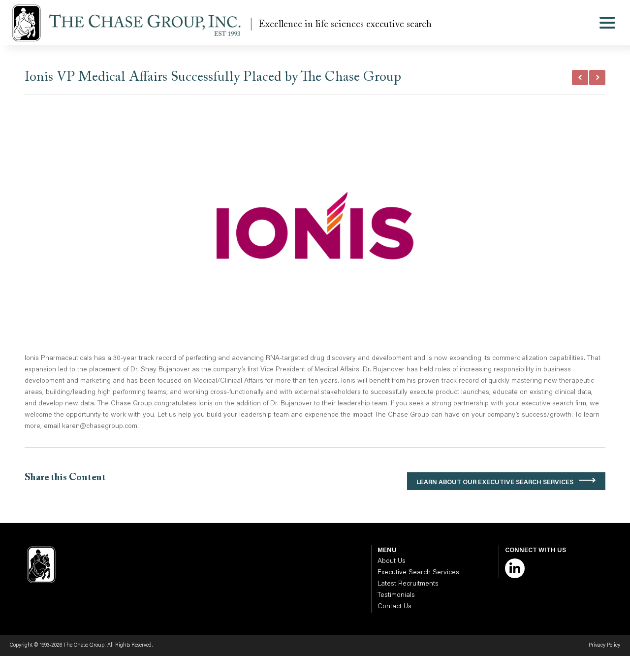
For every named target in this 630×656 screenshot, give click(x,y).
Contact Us (394, 606)
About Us (392, 561)
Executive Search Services (418, 572)
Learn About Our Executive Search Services (494, 482)
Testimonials (396, 595)
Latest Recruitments (408, 584)
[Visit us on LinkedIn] (515, 568)
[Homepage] (129, 22)
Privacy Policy (604, 645)
